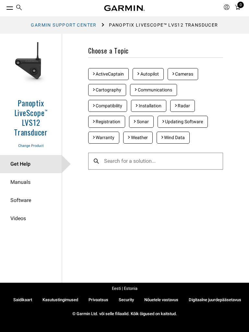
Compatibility (108, 105)
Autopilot (149, 74)
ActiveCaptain (109, 74)
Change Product (31, 146)
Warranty (104, 137)
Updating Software (183, 121)
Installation (149, 105)
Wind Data (174, 137)
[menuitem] (19, 8)
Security (126, 299)
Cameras (183, 74)
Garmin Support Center (63, 25)
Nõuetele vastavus (161, 299)
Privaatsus (98, 299)
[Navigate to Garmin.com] (124, 8)
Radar (183, 105)
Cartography (108, 89)
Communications (154, 89)
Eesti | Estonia (124, 288)
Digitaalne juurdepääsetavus (215, 299)
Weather (139, 137)
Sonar (142, 121)
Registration (107, 121)
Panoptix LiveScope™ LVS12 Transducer (31, 117)
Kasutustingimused (60, 299)
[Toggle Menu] (4, 6)
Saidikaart (22, 299)
